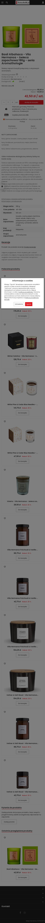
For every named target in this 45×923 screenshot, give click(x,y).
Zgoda (28, 304)
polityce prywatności (26, 292)
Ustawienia (19, 304)
